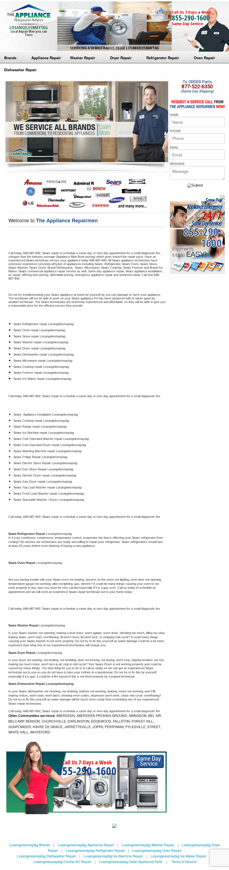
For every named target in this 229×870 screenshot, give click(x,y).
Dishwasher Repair (20, 69)
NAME (174, 114)
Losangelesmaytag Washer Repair (147, 844)
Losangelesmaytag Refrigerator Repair (95, 850)
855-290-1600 (191, 17)
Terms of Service (184, 861)
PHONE (175, 130)
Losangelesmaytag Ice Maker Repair (178, 856)
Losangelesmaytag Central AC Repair (62, 861)
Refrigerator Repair (162, 57)
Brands (10, 57)
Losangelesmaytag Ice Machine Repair (113, 856)
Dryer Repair (121, 57)
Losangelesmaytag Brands (29, 844)
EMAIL (174, 147)
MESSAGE (177, 163)
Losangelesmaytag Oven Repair (157, 850)
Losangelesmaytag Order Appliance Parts (130, 861)
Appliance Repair (46, 57)
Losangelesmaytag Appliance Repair (86, 844)
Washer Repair (82, 57)
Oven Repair (204, 57)
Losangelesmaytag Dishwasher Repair (46, 856)
